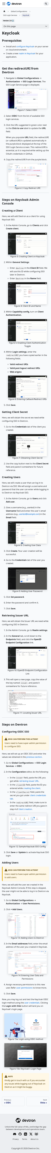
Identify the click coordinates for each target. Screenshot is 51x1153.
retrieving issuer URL (29, 781)
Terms (24, 1139)
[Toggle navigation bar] (4, 4)
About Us (34, 1139)
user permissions (24, 987)
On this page (10, 26)
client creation (25, 809)
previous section (34, 757)
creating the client (31, 788)
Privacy (16, 1139)
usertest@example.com (29, 514)
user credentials (31, 1002)
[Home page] (4, 11)
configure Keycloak (25, 46)
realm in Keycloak (27, 53)
